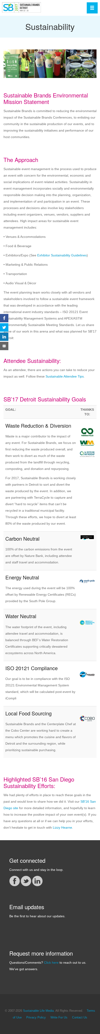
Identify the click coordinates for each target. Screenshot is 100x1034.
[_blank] (87, 443)
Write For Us (58, 1017)
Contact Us (79, 1017)
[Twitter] (26, 880)
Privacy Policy (36, 1017)
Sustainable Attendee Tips (65, 376)
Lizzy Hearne (62, 827)
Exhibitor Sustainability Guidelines (62, 255)
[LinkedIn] (37, 880)
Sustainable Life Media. (39, 1010)
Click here (51, 962)
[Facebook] (14, 880)
